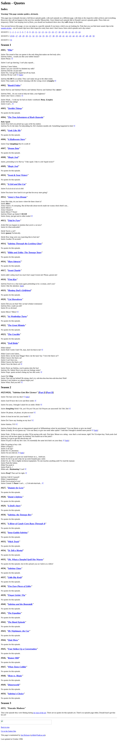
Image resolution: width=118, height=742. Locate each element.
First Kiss (12, 279)
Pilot (10, 50)
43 (70, 36)
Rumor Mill (13, 658)
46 (80, 36)
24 (79, 32)
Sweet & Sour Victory (17, 175)
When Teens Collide (17, 667)
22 (73, 32)
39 (57, 36)
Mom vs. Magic (15, 676)
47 (83, 36)
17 (56, 32)
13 (43, 32)
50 (93, 36)
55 (11, 40)
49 (90, 36)
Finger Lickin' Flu (16, 595)
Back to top (5, 727)
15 (49, 32)
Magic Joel (13, 157)
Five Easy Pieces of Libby (19, 586)
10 (33, 32)
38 (53, 36)
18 (59, 32)
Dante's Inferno (15, 497)
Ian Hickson (25, 735)
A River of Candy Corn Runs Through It (26, 523)
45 (77, 36)
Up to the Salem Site (8, 731)
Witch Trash (13, 541)
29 (23, 36)
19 (63, 32)
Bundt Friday (14, 85)
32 (33, 36)
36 (47, 36)
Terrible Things (15, 108)
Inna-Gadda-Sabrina (17, 532)
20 (66, 32)
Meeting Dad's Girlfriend (19, 290)
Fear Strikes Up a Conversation (22, 649)
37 (50, 36)
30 (27, 36)
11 (36, 32)
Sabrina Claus (14, 568)
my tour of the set (39, 713)
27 (17, 36)
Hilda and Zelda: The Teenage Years (24, 252)
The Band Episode (16, 622)
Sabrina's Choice (16, 693)
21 (69, 32)
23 (76, 32)
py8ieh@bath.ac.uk (38, 735)
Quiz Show (13, 640)
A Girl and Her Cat (16, 184)
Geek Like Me (14, 130)
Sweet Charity (14, 270)
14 (46, 32)
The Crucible (14, 334)
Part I (42, 392)
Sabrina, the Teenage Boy (19, 515)
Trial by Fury (14, 220)
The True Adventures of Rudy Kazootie (25, 117)
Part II (50, 392)
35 (43, 36)
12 (39, 32)
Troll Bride (13, 343)
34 (40, 36)
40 (60, 36)
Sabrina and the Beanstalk (20, 604)
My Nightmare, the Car (18, 631)
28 (20, 36)
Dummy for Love (15, 488)
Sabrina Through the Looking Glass (24, 243)
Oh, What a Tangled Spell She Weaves (25, 559)
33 (37, 36)
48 (87, 36)
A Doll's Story (14, 505)
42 (67, 36)
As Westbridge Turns (17, 316)
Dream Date (13, 148)
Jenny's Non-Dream (17, 197)
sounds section (6, 28)
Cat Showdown (15, 299)
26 (13, 36)
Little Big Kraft (15, 577)
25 (11, 36)
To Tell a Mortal (15, 550)
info (21, 75)
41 (63, 36)
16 (53, 32)
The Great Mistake (16, 325)
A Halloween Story (16, 139)
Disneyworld (13, 685)
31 (30, 36)
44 (73, 36)
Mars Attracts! (14, 261)
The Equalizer (14, 613)
